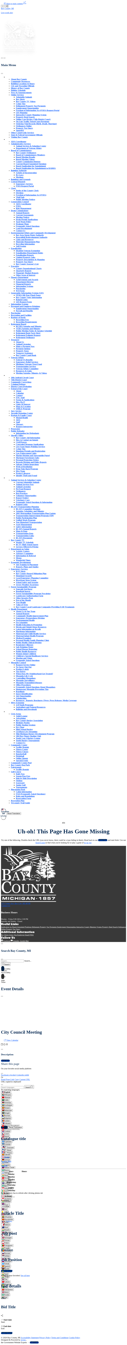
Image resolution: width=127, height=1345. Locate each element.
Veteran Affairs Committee (27, 369)
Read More (5, 1061)
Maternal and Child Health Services (31, 634)
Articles (9, 1221)
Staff (18, 422)
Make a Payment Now (25, 346)
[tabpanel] (63, 1174)
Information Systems (24, 286)
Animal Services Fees (25, 484)
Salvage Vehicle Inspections (27, 464)
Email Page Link (7, 1079)
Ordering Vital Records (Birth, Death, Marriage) (36, 124)
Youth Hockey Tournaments (28, 740)
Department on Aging (20, 549)
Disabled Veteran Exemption (28, 251)
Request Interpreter (24, 427)
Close (4, 1127)
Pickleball (20, 756)
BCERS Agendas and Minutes (28, 326)
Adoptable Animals (24, 97)
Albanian (7, 1097)
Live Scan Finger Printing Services (30, 447)
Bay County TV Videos (25, 101)
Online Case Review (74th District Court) (33, 119)
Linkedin (20, 1075)
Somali (6, 1264)
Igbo (5, 1186)
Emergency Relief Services (27, 362)
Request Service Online (25, 665)
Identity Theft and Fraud (26, 476)
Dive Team (20, 471)
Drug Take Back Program (27, 469)
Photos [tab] (9, 1153)
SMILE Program (23, 409)
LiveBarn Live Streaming (26, 732)
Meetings (19, 177)
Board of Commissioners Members (30, 155)
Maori (6, 1227)
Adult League (21, 716)
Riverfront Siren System (26, 580)
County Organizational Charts (29, 268)
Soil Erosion (21, 246)
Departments (11, 139)
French (6, 1152)
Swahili (6, 1269)
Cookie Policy (74, 1338)
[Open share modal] (7, 6)
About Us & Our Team (25, 611)
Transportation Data (24, 533)
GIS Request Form (24, 302)
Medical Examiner (23, 638)
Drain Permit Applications (27, 219)
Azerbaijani (8, 1105)
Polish (6, 1243)
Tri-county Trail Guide (20, 803)
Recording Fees (22, 320)
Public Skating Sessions (25, 725)
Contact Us (20, 231)
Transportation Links (25, 536)
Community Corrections (21, 382)
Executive (15, 266)
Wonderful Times (23, 560)
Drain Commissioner (19, 211)
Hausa (6, 1170)
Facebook (5, 1075)
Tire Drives (20, 671)
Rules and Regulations (25, 796)
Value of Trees (22, 605)
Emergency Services (24, 184)
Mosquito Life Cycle (24, 676)
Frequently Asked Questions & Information (34, 502)
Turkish (7, 1282)
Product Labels (22, 669)
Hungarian (7, 1180)
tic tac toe (88, 843)
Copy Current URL (22, 1079)
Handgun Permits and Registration (30, 451)
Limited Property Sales (25, 257)
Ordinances (21, 491)
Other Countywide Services (22, 133)
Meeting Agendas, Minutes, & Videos (31, 373)
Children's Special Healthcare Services (32, 656)
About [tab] (9, 1150)
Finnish (6, 1149)
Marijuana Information (26, 631)
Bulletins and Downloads (26, 709)
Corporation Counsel (20, 202)
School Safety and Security (27, 582)
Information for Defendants (27, 433)
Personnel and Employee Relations (25, 306)
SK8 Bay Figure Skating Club (28, 736)
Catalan (7, 1121)
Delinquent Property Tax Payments (31, 106)
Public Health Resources (26, 651)
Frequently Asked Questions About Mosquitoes (35, 687)
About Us (20, 342)
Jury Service (16, 411)
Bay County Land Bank (26, 355)
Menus (19, 558)
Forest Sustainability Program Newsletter (33, 594)
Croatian (7, 1131)
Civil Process (21, 442)
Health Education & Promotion (29, 625)
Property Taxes (22, 351)
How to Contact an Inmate (27, 440)
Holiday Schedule (18, 90)
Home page (102, 840)
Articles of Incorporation (26, 173)
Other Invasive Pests (24, 598)
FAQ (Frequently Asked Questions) (30, 794)
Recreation (11, 712)
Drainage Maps (22, 224)
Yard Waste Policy (23, 222)
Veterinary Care (23, 500)
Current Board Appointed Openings (31, 164)
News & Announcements (21, 93)
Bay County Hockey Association (29, 720)
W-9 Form (20, 291)
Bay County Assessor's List (27, 264)
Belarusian (8, 1110)
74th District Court (19, 380)
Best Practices (22, 493)
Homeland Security (24, 576)
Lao (5, 1209)
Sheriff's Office (17, 435)
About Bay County (19, 79)
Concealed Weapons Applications (30, 444)
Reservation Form (23, 798)
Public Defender (18, 431)
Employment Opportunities (27, 108)
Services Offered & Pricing (27, 547)
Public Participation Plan (26, 518)
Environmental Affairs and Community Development (33, 233)
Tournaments (21, 787)
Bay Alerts (20, 99)
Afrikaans (7, 1095)
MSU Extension (17, 703)
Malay (6, 1222)
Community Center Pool (21, 763)
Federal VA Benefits (24, 360)
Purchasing (20, 288)
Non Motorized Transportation (29, 522)
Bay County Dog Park (20, 765)
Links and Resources (24, 239)
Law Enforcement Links (26, 453)
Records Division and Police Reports (31, 462)
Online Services (17, 95)
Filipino (6, 1147)
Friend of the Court (19, 389)
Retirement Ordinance (25, 337)
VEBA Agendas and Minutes (28, 329)
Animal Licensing (23, 344)
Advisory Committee (24, 553)
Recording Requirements (26, 322)
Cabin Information (24, 792)
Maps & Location (23, 406)
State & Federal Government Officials (27, 135)
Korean (6, 1206)
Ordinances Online (24, 126)
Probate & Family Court (21, 415)
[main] (63, 1083)
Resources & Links (24, 371)
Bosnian (7, 1116)
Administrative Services (21, 144)
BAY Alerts (20, 571)
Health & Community (14, 478)
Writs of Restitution (24, 467)
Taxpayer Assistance (24, 353)
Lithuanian (8, 1217)
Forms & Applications (25, 400)
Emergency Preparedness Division (30, 618)
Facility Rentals (22, 747)
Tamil (6, 1274)
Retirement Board (18, 324)
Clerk (13, 188)
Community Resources (20, 81)
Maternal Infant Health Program (30, 636)
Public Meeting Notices (25, 199)
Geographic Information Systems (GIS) (27, 293)
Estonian (7, 1144)
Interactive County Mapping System (31, 115)
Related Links (22, 300)
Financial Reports (23, 284)
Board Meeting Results (25, 157)
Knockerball (21, 754)
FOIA (18, 206)
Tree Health (21, 602)
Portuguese (8, 1245)
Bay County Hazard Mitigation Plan (31, 573)
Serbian (7, 1256)
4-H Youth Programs (24, 705)
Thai (5, 1279)
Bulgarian (7, 1118)
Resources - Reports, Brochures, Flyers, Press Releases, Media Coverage (46, 700)
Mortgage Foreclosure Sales (27, 458)
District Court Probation (21, 386)
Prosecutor (15, 429)
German (7, 1160)
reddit (26, 1075)
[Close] (2, 73)
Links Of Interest (23, 404)
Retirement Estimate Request (28, 335)
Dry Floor (20, 727)
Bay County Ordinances (26, 153)
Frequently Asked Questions (28, 226)
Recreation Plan (17, 801)
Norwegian (8, 1238)
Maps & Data (21, 531)
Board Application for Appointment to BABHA (36, 168)
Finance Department (19, 277)
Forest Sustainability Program (23, 587)
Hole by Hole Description (26, 778)
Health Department (19, 609)
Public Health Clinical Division (29, 643)
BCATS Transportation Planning (25, 507)
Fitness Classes (22, 752)
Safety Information (24, 527)
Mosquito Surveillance (25, 680)
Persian (7, 1240)
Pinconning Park (18, 789)
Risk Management (23, 208)
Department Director (25, 282)
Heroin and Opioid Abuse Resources (31, 627)
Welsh (6, 1292)
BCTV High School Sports (27, 545)
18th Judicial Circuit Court (22, 378)
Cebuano (7, 1123)
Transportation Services (26, 366)
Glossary (19, 424)
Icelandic (7, 1183)
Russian (7, 1253)
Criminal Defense (18, 384)
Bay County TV (17, 540)
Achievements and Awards (27, 280)
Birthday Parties (23, 723)
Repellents (20, 691)
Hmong (6, 1178)
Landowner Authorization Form (29, 596)
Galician (7, 1154)
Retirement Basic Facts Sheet (28, 333)
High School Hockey (24, 729)
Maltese (7, 1225)
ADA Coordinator (18, 142)
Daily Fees (20, 774)
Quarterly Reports (23, 271)
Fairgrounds (16, 767)
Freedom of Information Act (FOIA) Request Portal (37, 110)
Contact (19, 395)
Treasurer (15, 340)
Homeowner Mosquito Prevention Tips (32, 689)
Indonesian (8, 1188)
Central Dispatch (18, 182)
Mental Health (22, 418)
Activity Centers (23, 551)
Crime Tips (20, 104)
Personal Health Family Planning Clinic (32, 640)
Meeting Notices (22, 217)
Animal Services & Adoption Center (31, 146)
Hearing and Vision (24, 658)
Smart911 (20, 130)
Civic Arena (16, 714)
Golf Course (16, 772)
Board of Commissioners (21, 150)
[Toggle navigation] (3, 6)
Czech (6, 1134)
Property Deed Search (25, 117)
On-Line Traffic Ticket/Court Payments (32, 121)
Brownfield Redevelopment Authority (32, 237)
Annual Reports (22, 213)
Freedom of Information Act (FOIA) (31, 195)
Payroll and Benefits (24, 311)
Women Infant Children (26, 654)
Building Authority (19, 170)
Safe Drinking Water (24, 647)
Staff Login (34, 1342)
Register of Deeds (18, 317)
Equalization (16, 248)
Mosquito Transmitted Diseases (29, 683)
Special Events (22, 761)
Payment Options (23, 349)
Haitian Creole (9, 1167)
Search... (27, 961)
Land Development (24, 228)
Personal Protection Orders (27, 460)
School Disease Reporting (26, 649)
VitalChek (20, 197)
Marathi (7, 1230)
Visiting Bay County (19, 137)
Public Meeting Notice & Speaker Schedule (34, 331)
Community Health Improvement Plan (32, 616)
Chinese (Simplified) (11, 1126)
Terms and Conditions (59, 1338)
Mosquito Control (18, 663)
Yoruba (6, 1295)
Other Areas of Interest (25, 275)
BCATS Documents (24, 538)
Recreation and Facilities (21, 315)
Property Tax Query (24, 128)
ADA (18, 420)
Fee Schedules (22, 622)
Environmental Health (25, 620)
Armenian (7, 1103)
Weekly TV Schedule (24, 542)
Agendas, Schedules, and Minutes (30, 511)
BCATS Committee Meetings (28, 509)
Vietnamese (8, 1290)
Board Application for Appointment (31, 166)
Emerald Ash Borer (24, 589)
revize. (23, 1340)
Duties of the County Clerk (27, 191)
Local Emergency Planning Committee (32, 578)
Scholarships (21, 698)
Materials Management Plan (28, 242)
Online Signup (22, 758)
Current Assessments (24, 215)
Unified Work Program (25, 520)
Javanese (7, 1199)
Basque (7, 1108)
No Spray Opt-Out (24, 667)
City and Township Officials (22, 86)
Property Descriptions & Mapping (30, 260)
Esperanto (8, 1142)
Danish (6, 1136)
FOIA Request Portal (25, 186)
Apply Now (5, 1271)
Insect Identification (24, 694)
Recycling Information (25, 244)
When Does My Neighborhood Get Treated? (34, 674)
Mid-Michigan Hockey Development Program (35, 734)
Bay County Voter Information (29, 297)
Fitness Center (22, 749)
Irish (5, 1191)
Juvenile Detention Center (22, 413)
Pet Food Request (23, 489)
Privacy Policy (45, 1338)
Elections (19, 193)
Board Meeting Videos (25, 159)
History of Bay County (20, 88)
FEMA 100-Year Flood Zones (28, 295)
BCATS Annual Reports (26, 529)
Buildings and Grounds (21, 179)
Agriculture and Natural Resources (31, 707)
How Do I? (20, 402)
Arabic (6, 1100)
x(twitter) (13, 1075)
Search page (40, 843)
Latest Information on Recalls (28, 629)
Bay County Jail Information (28, 438)
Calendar (20, 393)
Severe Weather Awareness (27, 585)
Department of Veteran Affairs (29, 148)
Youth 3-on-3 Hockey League (28, 738)
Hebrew (7, 1173)
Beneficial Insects (23, 591)
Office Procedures (23, 685)
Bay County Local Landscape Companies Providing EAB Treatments (45, 607)
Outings (19, 781)
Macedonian (8, 1219)
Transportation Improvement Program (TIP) (35, 516)
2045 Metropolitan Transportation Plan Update (36, 513)
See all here (25, 1275)
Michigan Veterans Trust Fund (29, 364)
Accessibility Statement (30, 1338)
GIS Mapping (21, 113)
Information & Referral (26, 556)
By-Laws (19, 175)
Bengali (7, 1113)
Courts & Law (12, 375)
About (9, 77)
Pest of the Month (23, 600)
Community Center (19, 745)
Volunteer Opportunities (26, 496)
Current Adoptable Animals (27, 482)
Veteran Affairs (17, 358)
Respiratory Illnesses (24, 645)
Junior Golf (21, 785)
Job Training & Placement (27, 565)
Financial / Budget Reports (27, 273)
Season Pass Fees (23, 776)
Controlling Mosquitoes (26, 678)
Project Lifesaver (23, 473)
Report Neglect (22, 498)
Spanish (7, 1266)
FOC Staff (20, 398)
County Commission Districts (28, 162)
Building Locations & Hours (23, 84)
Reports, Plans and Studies (27, 567)
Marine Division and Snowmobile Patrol (33, 455)
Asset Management (24, 525)
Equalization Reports (25, 255)
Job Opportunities (23, 696)
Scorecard (20, 783)
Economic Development (21, 562)
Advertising (21, 718)
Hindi (6, 1175)
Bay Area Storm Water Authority (30, 235)
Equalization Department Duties (29, 253)
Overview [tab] (10, 1148)
